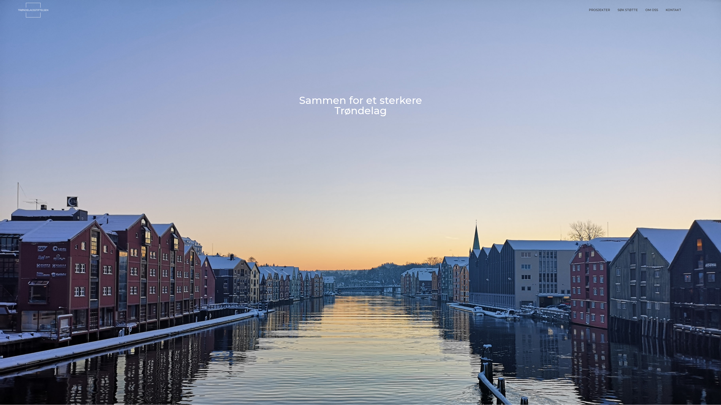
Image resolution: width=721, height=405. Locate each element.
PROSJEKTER (599, 10)
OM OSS (651, 10)
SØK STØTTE (628, 10)
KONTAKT (673, 10)
